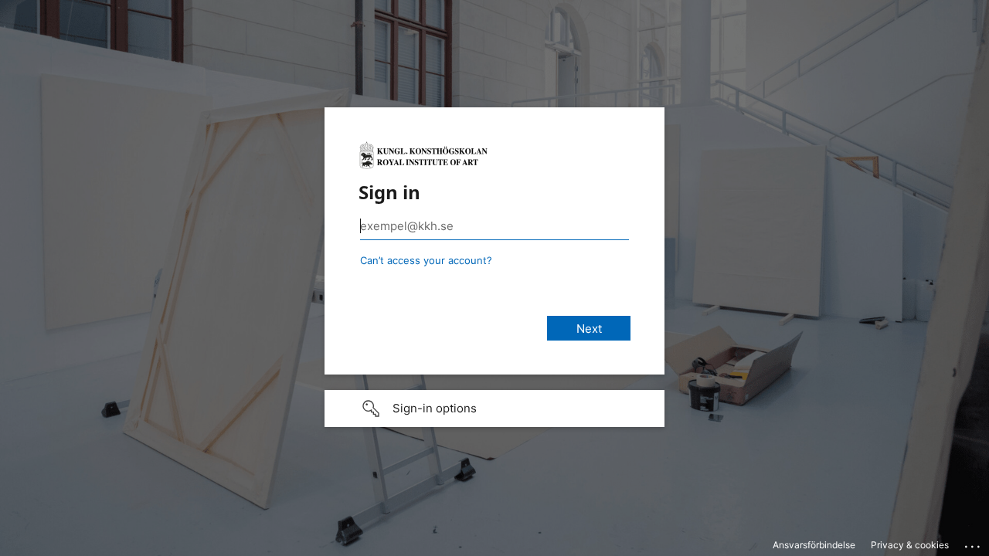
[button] (494, 408)
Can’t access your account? (426, 260)
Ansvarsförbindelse (814, 545)
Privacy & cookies (910, 545)
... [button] (973, 543)
